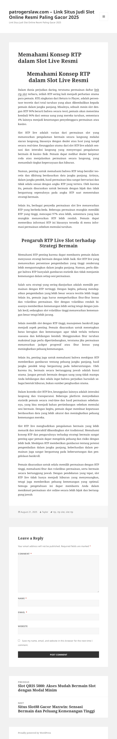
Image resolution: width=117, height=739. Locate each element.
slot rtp (69, 511)
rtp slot (61, 511)
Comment (25, 553)
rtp (54, 511)
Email (22, 612)
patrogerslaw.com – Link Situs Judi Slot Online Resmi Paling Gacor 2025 (51, 14)
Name (22, 598)
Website (23, 626)
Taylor (45, 511)
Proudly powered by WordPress (34, 732)
